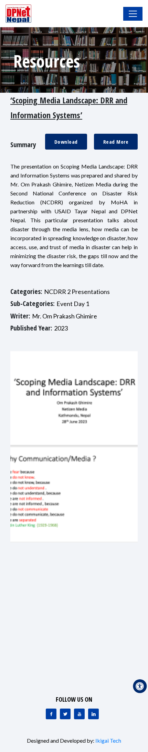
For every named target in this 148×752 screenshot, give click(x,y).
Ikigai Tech (108, 740)
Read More (116, 141)
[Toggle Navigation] (132, 14)
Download (66, 141)
